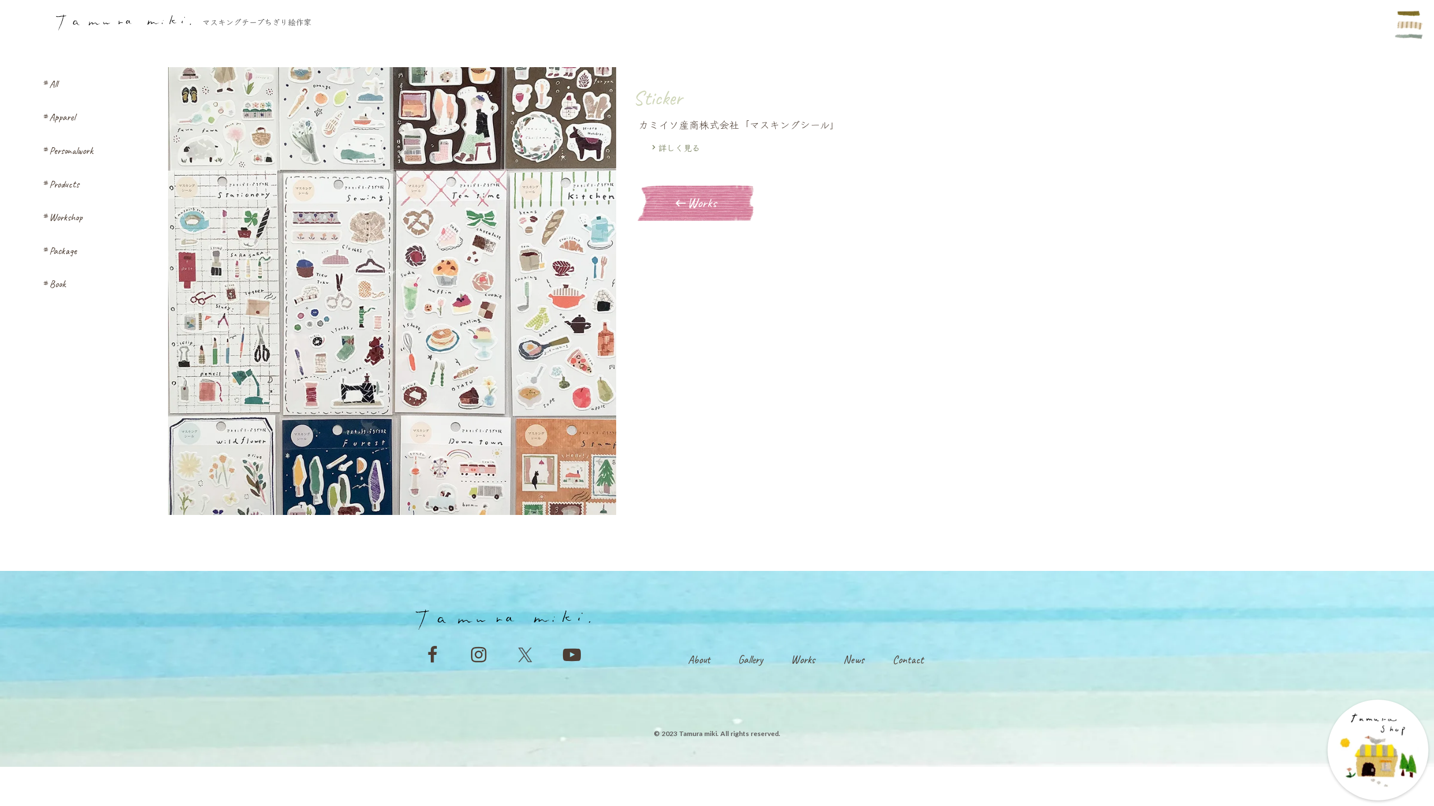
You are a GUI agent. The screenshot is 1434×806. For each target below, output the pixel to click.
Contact (908, 660)
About (699, 660)
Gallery (750, 660)
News (853, 660)
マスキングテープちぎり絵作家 (256, 22)
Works (803, 660)
